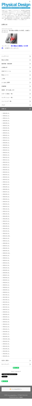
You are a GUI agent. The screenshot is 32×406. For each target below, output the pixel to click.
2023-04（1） (6, 172)
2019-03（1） (6, 284)
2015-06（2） (6, 314)
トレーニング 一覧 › (7, 101)
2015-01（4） (6, 321)
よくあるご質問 (6, 82)
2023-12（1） (6, 157)
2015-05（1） (6, 316)
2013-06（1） (6, 353)
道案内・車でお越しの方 (8, 90)
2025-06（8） (6, 127)
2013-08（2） (6, 351)
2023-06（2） (6, 169)
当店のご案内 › (5, 360)
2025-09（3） (6, 120)
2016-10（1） (6, 309)
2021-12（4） (6, 208)
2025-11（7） (6, 118)
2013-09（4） (6, 348)
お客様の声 (4, 67)
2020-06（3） (6, 248)
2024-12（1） (6, 140)
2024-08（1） (6, 142)
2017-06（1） (6, 299)
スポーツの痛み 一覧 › (7, 93)
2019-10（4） (6, 267)
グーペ (17, 397)
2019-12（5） (6, 262)
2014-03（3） (6, 343)
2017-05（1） (6, 302)
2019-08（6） (6, 272)
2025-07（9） (6, 125)
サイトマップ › (5, 364)
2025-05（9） (6, 130)
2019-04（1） (6, 282)
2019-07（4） (6, 275)
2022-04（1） (6, 199)
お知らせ (4, 108)
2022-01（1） (6, 206)
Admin (21, 397)
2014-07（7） (6, 333)
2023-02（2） (6, 177)
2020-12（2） (6, 238)
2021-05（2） (6, 226)
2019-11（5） (6, 265)
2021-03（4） (6, 230)
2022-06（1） (6, 194)
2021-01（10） (6, 235)
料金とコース (5, 75)
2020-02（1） (6, 257)
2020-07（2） (6, 245)
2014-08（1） (6, 331)
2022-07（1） (6, 191)
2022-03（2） (6, 201)
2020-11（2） (6, 240)
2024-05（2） (6, 147)
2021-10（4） (6, 213)
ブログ (3, 105)
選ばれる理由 (5, 60)
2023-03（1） (6, 174)
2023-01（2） (6, 179)
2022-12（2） (6, 181)
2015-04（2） (6, 319)
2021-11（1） (6, 211)
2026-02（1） (6, 115)
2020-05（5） (6, 250)
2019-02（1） (6, 287)
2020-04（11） (6, 253)
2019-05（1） (6, 280)
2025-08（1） (6, 123)
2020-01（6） (6, 260)
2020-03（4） (6, 255)
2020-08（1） (6, 243)
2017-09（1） (6, 294)
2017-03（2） (6, 304)
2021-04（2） (6, 228)
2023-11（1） (6, 159)
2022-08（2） (6, 189)
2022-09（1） (6, 186)
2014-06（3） (6, 336)
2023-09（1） (6, 164)
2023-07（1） (6, 167)
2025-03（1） (6, 132)
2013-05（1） (6, 356)
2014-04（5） (6, 341)
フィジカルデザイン (12, 395)
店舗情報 (4, 86)
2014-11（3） (6, 326)
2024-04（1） (6, 150)
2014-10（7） (6, 329)
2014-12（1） (6, 324)
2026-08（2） (6, 113)
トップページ (5, 56)
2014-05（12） (6, 338)
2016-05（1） (6, 311)
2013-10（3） (6, 346)
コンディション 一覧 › (7, 97)
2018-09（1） (6, 289)
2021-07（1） (6, 221)
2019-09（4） (6, 270)
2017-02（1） (6, 307)
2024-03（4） (6, 152)
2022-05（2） (6, 196)
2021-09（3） (6, 216)
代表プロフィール (6, 71)
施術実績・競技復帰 (7, 63)
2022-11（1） (6, 184)
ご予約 (3, 78)
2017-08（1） (6, 297)
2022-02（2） (6, 203)
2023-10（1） (6, 162)
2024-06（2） (6, 145)
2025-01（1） (6, 137)
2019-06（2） (6, 277)
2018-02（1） (6, 292)
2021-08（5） (6, 218)
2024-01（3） (6, 154)
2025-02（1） (6, 135)
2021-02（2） (6, 233)
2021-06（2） (6, 223)
